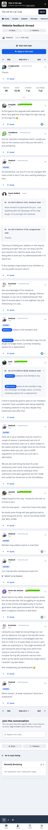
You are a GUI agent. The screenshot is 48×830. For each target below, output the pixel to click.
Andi (10, 362)
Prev (8, 60)
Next (39, 60)
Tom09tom (12, 132)
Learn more (4, 4)
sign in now (15, 726)
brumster (12, 284)
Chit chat (25, 37)
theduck (9, 37)
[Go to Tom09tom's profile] (4, 133)
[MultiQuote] (3, 79)
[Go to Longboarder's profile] (4, 67)
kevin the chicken (15, 590)
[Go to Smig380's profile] (4, 106)
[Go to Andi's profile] (4, 363)
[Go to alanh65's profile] (4, 493)
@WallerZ (7, 330)
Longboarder (13, 66)
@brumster (7, 340)
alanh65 (11, 492)
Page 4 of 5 (23, 60)
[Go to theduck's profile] (3, 37)
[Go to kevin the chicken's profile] (4, 591)
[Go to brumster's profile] (4, 285)
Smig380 (12, 105)
